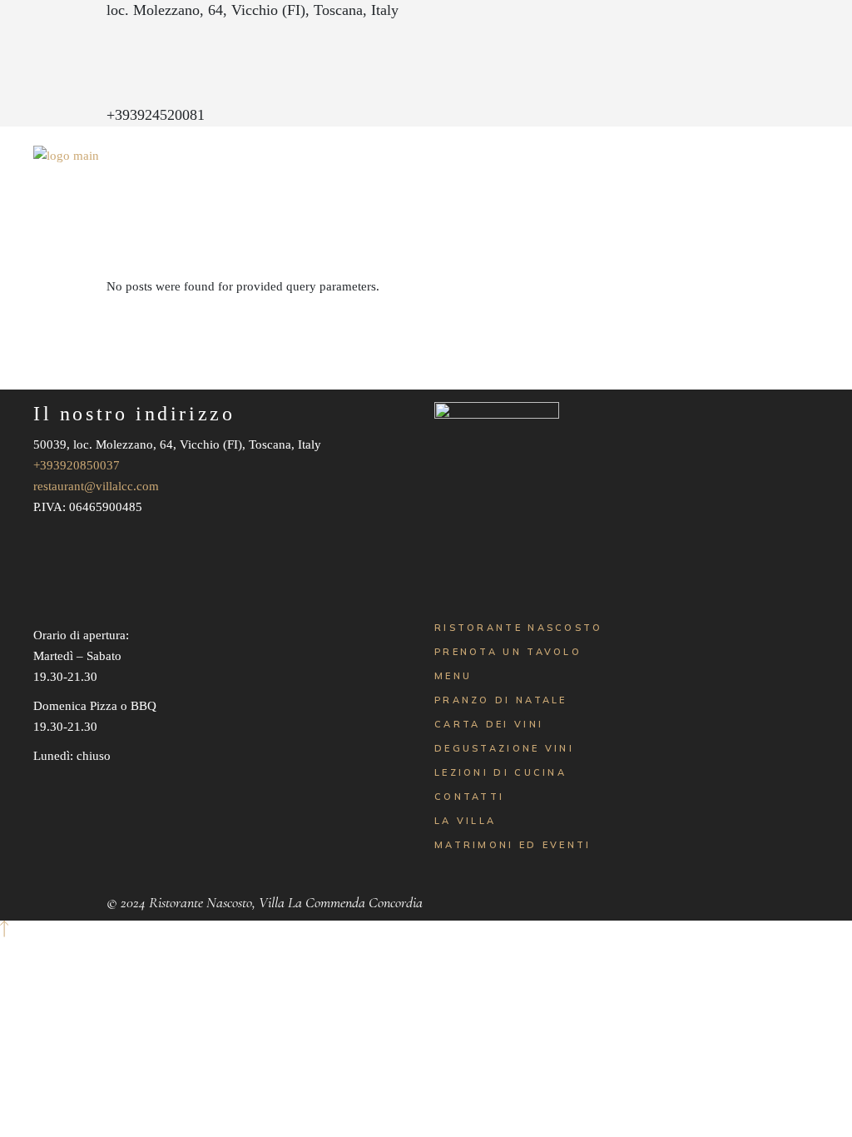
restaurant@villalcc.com (96, 486)
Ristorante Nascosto (518, 627)
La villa (465, 821)
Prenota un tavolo (508, 652)
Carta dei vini (488, 724)
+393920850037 (76, 465)
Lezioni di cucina (500, 772)
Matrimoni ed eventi (513, 845)
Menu (453, 676)
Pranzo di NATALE (500, 700)
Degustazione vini (504, 748)
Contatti (469, 796)
